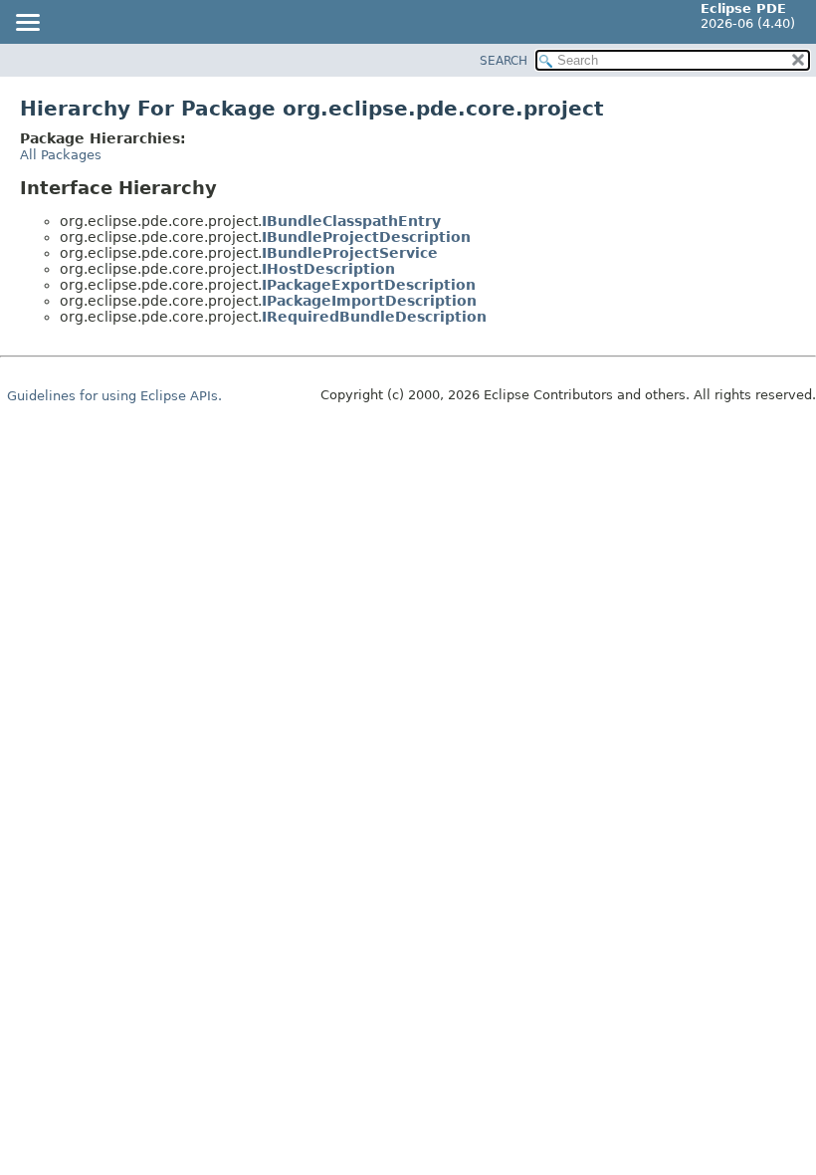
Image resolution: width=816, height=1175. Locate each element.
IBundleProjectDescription (366, 237)
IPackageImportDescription (369, 301)
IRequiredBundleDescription (374, 317)
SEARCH (503, 61)
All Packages (61, 154)
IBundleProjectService (350, 253)
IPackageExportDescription (369, 285)
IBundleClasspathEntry (351, 221)
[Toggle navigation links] (27, 24)
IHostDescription (328, 269)
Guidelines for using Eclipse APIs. (114, 395)
